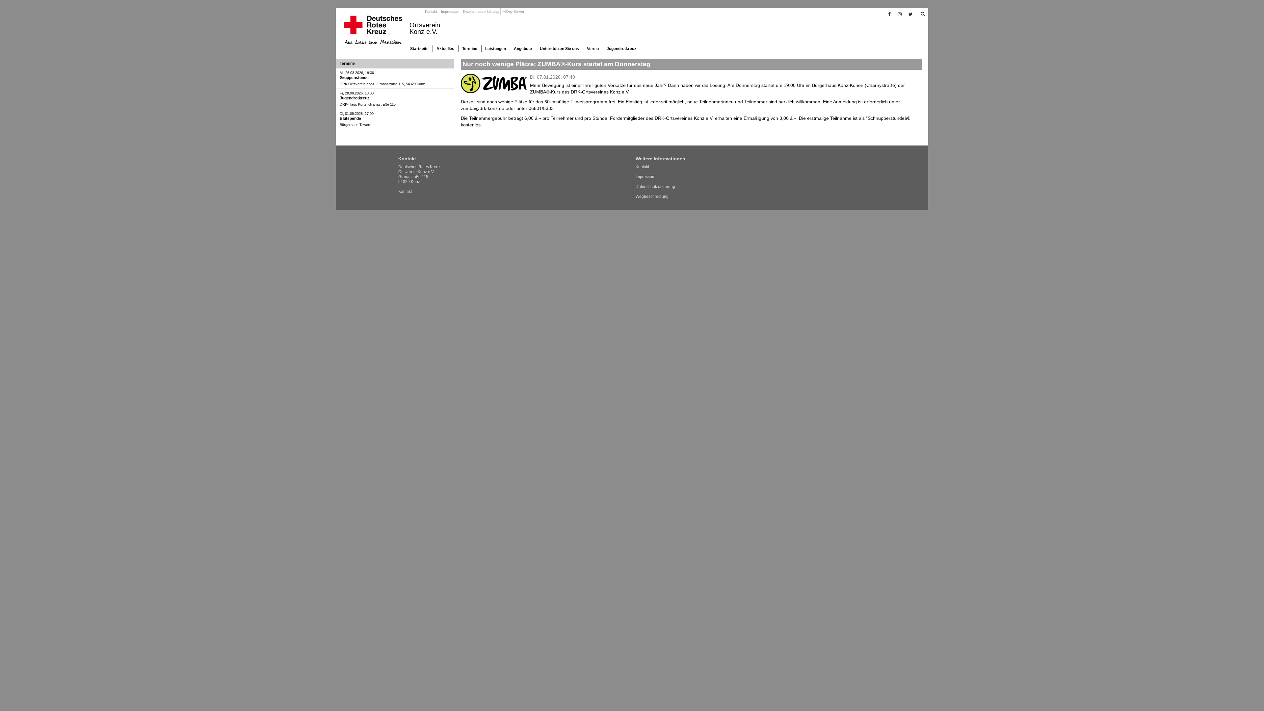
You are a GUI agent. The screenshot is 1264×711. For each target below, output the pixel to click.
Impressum (450, 11)
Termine (469, 48)
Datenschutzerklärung (481, 11)
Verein (593, 48)
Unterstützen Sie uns (559, 48)
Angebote (523, 48)
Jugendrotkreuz (621, 48)
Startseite (419, 48)
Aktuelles (445, 48)
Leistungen (495, 48)
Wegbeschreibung (652, 196)
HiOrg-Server (513, 11)
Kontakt (431, 11)
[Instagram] (899, 14)
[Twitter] (910, 14)
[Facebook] (889, 14)
